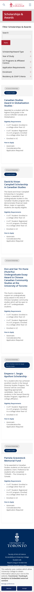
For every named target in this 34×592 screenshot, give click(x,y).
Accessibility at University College (17, 557)
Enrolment (7, 72)
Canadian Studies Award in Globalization (16, 103)
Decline (9, 588)
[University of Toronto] (17, 540)
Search (5, 33)
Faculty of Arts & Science (17, 554)
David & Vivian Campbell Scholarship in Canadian (16, 184)
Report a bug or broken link (17, 563)
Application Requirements (14, 67)
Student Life (17, 560)
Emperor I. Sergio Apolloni (15, 375)
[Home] (17, 5)
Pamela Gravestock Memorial (14, 459)
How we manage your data (17, 565)
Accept (24, 588)
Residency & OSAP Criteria (14, 76)
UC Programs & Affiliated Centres (13, 61)
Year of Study (8, 56)
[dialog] (17, 579)
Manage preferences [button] (7, 584)
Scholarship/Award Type (13, 51)
